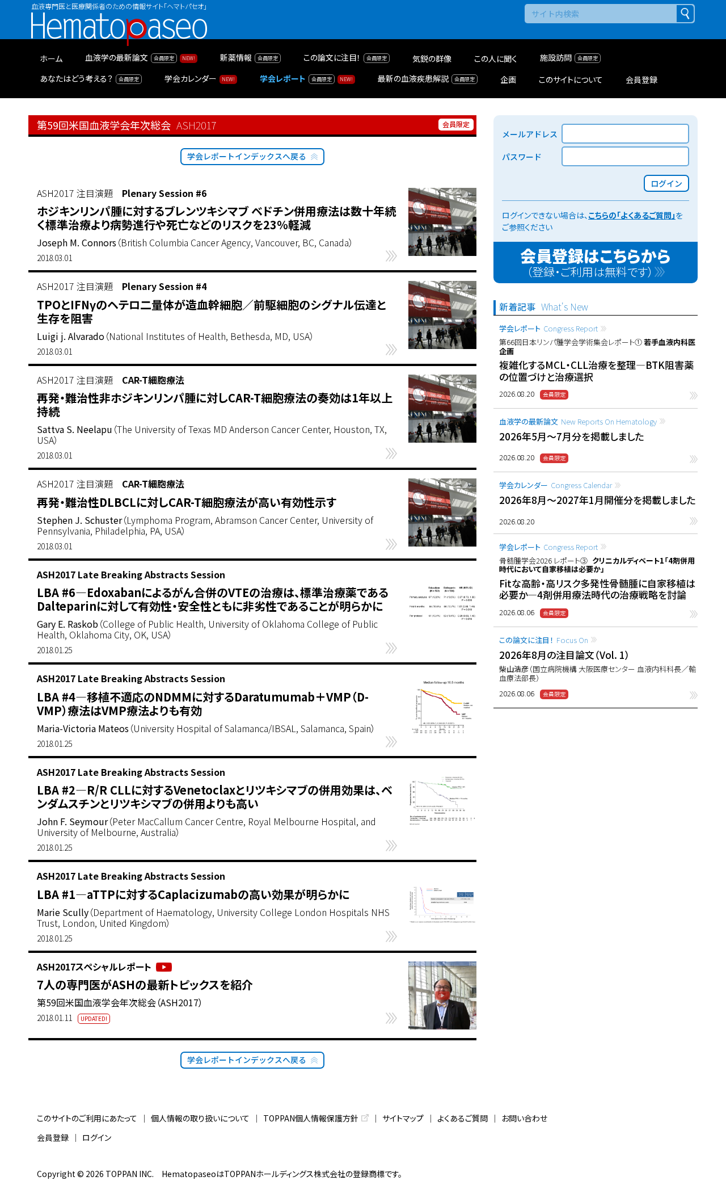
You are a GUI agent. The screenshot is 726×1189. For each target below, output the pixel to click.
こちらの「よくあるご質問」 (632, 215)
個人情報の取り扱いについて (200, 1118)
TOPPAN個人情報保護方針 (310, 1118)
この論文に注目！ (543, 640)
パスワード (522, 157)
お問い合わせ (524, 1118)
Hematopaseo (119, 17)
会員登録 (53, 1137)
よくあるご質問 (462, 1118)
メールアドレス (530, 134)
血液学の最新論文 (578, 421)
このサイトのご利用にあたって (87, 1118)
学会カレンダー (555, 485)
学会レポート (548, 328)
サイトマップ (403, 1118)
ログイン (96, 1137)
